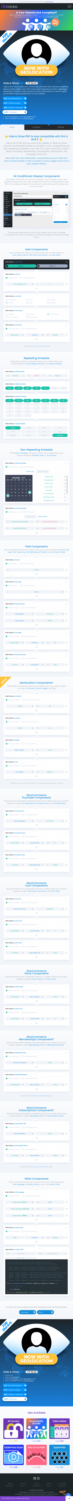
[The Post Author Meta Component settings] (36, 671)
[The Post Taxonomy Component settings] (36, 627)
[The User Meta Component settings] (36, 342)
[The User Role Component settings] (36, 305)
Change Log (15, 1377)
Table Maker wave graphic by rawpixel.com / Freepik (36, 1492)
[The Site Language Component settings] (36, 1222)
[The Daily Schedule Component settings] (36, 379)
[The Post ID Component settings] (36, 576)
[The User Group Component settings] (36, 319)
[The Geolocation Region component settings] (36, 757)
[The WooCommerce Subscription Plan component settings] (36, 1140)
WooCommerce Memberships (38, 1096)
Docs (41, 1312)
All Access (10, 112)
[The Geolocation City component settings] (36, 779)
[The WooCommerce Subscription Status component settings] (36, 1162)
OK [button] (69, 1498)
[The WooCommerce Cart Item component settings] (36, 915)
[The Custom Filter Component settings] (36, 1295)
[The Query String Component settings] (36, 1244)
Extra (15, 117)
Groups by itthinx (40, 346)
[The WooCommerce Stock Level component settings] (36, 1025)
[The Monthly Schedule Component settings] (36, 418)
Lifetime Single (12, 103)
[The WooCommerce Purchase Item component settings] (36, 828)
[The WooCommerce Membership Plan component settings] (36, 1069)
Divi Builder (27, 117)
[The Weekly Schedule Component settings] (36, 391)
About (12, 127)
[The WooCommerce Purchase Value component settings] (36, 871)
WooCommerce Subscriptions (38, 1167)
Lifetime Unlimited (13, 107)
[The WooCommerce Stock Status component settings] (36, 1003)
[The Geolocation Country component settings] (36, 735)
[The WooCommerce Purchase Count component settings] (36, 849)
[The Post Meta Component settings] (36, 649)
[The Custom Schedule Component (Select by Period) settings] (36, 535)
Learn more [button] (25, 1498)
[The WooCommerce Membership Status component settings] (36, 1091)
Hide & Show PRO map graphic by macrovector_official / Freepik (36, 1494)
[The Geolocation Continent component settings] (36, 713)
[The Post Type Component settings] (36, 598)
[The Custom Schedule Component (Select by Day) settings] (36, 503)
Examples (36, 127)
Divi (12, 117)
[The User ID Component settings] (36, 291)
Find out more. (49, 1)
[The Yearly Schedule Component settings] (36, 438)
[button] (69, 6)
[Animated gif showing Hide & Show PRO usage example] (36, 227)
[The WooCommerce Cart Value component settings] (36, 959)
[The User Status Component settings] (36, 269)
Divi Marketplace (12, 98)
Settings (60, 127)
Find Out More (28, 118)
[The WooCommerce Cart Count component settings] (36, 937)
